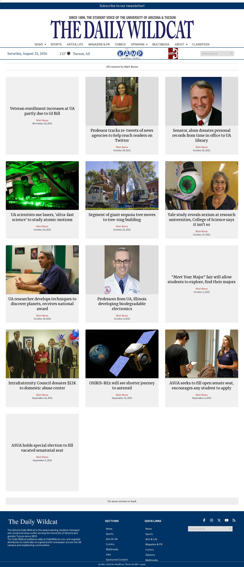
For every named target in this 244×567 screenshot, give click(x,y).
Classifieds (200, 44)
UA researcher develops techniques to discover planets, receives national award (42, 304)
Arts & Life (75, 44)
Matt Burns (42, 120)
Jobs (108, 554)
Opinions (137, 44)
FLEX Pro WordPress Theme (119, 564)
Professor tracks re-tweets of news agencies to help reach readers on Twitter (122, 135)
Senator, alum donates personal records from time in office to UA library (201, 135)
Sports (56, 44)
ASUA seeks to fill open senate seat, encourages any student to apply (201, 385)
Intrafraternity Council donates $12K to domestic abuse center (42, 385)
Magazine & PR (99, 44)
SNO (136, 564)
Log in (143, 564)
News (39, 44)
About (179, 44)
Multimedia (160, 44)
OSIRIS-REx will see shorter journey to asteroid (122, 385)
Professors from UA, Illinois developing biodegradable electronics (121, 304)
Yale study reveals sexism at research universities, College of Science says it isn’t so (202, 219)
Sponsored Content (117, 559)
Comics (120, 44)
